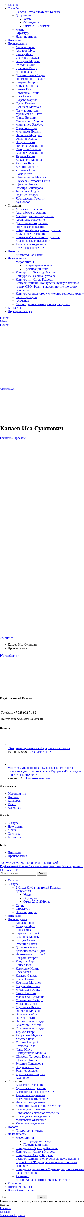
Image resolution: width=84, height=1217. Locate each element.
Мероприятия (25, 262)
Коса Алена (23, 96)
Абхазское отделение (29, 209)
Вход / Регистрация (21, 1190)
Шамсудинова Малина (31, 177)
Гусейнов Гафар (26, 68)
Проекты (20, 438)
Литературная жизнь (29, 254)
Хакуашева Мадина (29, 159)
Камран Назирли (27, 82)
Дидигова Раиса (26, 71)
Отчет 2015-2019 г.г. (36, 26)
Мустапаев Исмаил (28, 131)
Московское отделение (31, 244)
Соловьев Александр (30, 152)
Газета (12, 804)
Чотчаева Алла (25, 170)
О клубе (13, 823)
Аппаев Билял (25, 47)
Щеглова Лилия (26, 184)
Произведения (17, 856)
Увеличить (7, 638)
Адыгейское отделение (31, 212)
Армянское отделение (30, 219)
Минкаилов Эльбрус (29, 124)
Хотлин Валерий (27, 166)
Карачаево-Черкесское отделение (38, 237)
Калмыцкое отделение (30, 233)
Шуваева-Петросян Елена (33, 181)
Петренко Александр (30, 145)
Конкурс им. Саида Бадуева (34, 279)
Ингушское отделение (30, 226)
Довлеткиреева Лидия (30, 75)
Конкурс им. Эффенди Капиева (37, 272)
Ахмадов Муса (25, 50)
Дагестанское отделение (32, 223)
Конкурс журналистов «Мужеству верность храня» (50, 293)
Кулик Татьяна (25, 103)
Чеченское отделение (30, 247)
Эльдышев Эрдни (27, 191)
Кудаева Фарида (26, 100)
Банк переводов (26, 297)
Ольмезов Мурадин (29, 135)
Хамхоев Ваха (25, 163)
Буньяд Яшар (24, 54)
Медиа (20, 29)
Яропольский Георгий (30, 198)
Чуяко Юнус (24, 173)
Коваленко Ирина (27, 92)
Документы (23, 15)
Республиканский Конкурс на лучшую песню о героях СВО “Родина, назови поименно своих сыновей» (47, 286)
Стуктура (14, 833)
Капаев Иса (23, 89)
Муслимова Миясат (29, 114)
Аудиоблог (23, 202)
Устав (27, 19)
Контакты (14, 837)
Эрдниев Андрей (27, 195)
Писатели (14, 852)
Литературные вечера (37, 265)
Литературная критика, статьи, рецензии (43, 304)
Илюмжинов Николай (30, 78)
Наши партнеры (26, 36)
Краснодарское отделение (33, 240)
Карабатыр (10, 656)
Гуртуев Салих (25, 64)
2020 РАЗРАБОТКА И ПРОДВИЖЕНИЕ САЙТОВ (31, 862)
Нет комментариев (40, 751)
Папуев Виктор (26, 142)
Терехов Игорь (25, 156)
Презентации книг (35, 269)
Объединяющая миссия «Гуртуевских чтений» (39, 748)
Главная (5, 438)
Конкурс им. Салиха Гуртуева (35, 276)
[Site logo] (23, 355)
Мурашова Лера (26, 128)
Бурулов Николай (27, 57)
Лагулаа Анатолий (28, 110)
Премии (13, 797)
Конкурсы (14, 800)
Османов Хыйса (26, 138)
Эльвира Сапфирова (29, 188)
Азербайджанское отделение (35, 216)
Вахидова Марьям (28, 61)
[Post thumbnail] (15, 744)
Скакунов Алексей (28, 149)
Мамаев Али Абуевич (30, 121)
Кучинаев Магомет (28, 107)
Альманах (22, 300)
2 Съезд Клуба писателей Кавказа (38, 11)
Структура (23, 33)
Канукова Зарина (27, 85)
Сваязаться (7, 388)
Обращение (31, 22)
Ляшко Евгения (26, 117)
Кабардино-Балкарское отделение (38, 230)
